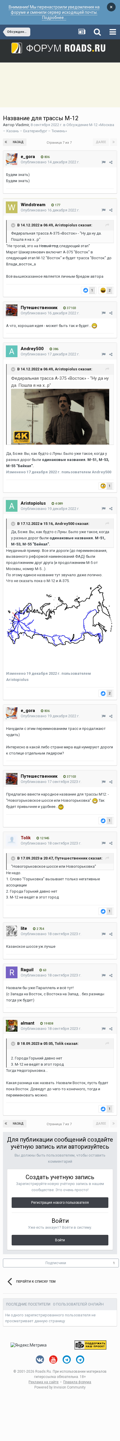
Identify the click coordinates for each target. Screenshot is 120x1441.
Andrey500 (32, 348)
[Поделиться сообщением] (110, 162)
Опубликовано (50, 162)
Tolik (59, 1044)
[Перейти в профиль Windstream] (11, 207)
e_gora (28, 156)
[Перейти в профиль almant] (11, 1026)
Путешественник (39, 307)
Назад (18, 142)
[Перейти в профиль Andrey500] (11, 351)
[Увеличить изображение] (60, 416)
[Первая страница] (6, 142)
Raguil (27, 969)
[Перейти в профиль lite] (11, 931)
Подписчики (55, 1263)
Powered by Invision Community (60, 1387)
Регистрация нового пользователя (60, 1203)
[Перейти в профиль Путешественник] (11, 310)
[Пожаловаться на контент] (103, 162)
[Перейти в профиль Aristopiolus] (11, 506)
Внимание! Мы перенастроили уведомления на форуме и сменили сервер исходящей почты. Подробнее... (54, 12)
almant (27, 1023)
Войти (60, 1240)
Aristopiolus (66, 225)
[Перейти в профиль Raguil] (11, 972)
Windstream (33, 204)
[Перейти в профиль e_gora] (11, 159)
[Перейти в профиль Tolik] (11, 840)
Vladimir (22, 125)
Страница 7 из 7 (60, 143)
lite (24, 928)
